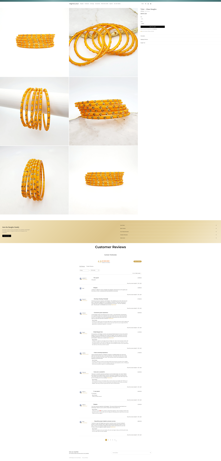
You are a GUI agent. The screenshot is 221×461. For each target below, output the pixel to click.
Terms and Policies (85, 457)
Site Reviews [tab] (82, 266)
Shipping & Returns (144, 39)
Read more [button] (113, 304)
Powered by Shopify (77, 457)
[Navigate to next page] (116, 441)
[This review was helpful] (138, 283)
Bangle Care (143, 42)
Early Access (122, 237)
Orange (142, 23)
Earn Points (122, 225)
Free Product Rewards (124, 231)
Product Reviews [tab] (89, 266)
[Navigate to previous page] (104, 441)
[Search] (145, 3)
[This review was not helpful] (140, 283)
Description (143, 35)
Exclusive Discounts (124, 234)
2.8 (141, 18)
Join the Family (6, 235)
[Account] (148, 3)
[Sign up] (150, 453)
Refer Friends (122, 228)
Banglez (73, 457)
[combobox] (84, 270)
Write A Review (137, 261)
